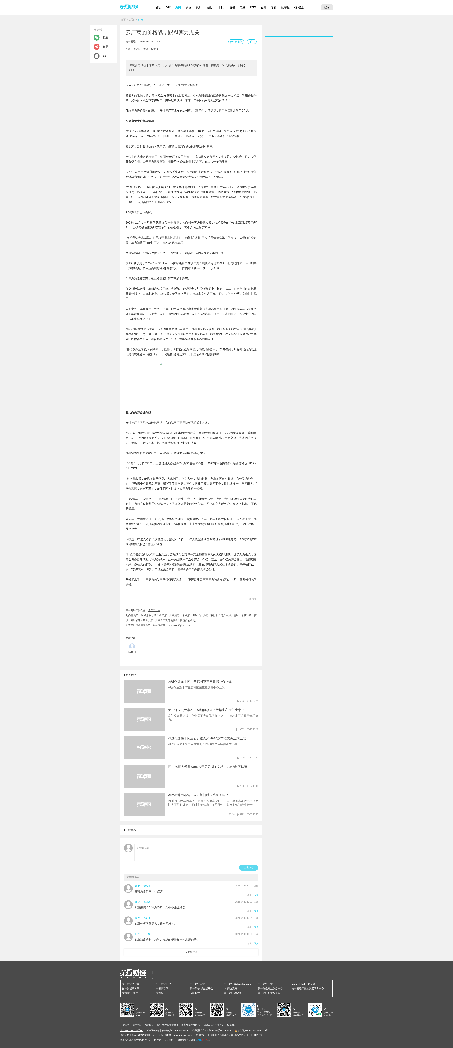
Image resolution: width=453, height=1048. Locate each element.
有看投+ (160, 993)
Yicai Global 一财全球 (303, 983)
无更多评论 (191, 952)
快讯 (209, 7)
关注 (188, 7)
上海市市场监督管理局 (167, 1024)
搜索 (301, 7)
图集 (263, 7)
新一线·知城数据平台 (201, 988)
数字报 (285, 7)
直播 (232, 7)
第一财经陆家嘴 (232, 993)
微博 (106, 46)
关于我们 (149, 1024)
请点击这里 (154, 610)
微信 (106, 37)
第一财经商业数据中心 (270, 988)
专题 (274, 7)
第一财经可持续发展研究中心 (308, 988)
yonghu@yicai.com (182, 1035)
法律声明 (137, 1024)
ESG (253, 7)
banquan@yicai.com (179, 625)
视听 (199, 7)
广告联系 (125, 1024)
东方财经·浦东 (130, 993)
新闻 (178, 7)
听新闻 (239, 41)
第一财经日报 (197, 983)
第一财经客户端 (130, 983)
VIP (168, 7)
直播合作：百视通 (186, 1039)
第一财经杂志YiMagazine (238, 983)
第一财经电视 (163, 983)
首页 (159, 7)
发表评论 (248, 867)
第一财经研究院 (130, 988)
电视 (242, 7)
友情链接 (231, 1024)
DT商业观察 (230, 988)
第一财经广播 (265, 983)
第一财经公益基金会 (269, 993)
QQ (105, 55)
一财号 (220, 7)
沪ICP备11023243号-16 (131, 1030)
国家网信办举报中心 (190, 1024)
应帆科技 (195, 993)
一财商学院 (162, 988)
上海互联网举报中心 (213, 1024)
